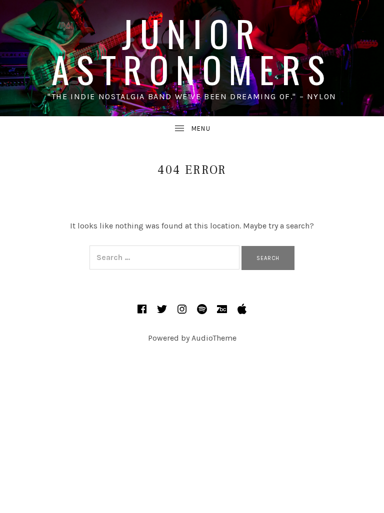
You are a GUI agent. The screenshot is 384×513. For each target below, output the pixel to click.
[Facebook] (142, 309)
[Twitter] (162, 309)
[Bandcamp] (222, 309)
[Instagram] (182, 309)
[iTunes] (242, 309)
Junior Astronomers (192, 51)
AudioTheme (214, 338)
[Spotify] (202, 309)
